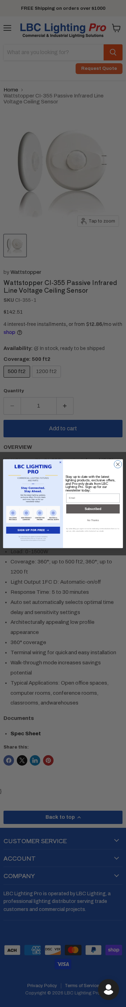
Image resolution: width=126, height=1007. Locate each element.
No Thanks (93, 520)
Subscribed (93, 509)
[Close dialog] (118, 464)
